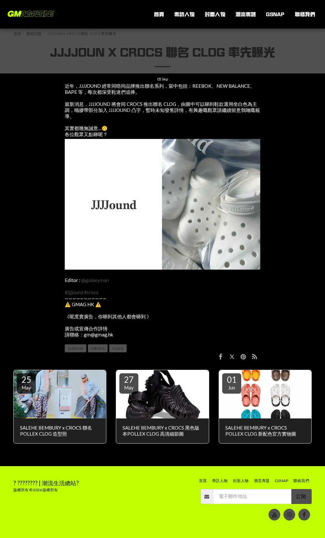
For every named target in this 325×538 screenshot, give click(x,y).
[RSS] (255, 356)
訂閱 (301, 496)
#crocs (91, 292)
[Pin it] (243, 356)
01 (231, 382)
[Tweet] (232, 356)
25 (26, 382)
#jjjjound (74, 292)
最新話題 (34, 33)
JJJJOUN (75, 348)
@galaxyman (95, 280)
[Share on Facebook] (220, 356)
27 (129, 382)
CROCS (97, 348)
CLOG (117, 348)
